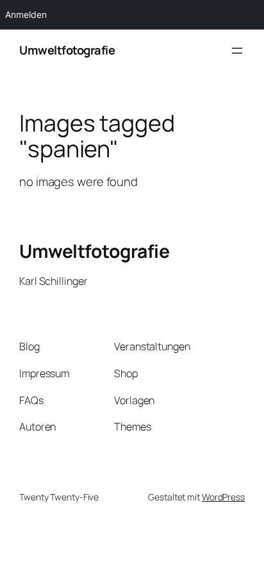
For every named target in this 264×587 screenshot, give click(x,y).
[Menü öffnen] (237, 50)
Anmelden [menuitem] (26, 14)
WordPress (223, 497)
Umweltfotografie (67, 50)
